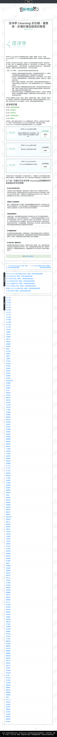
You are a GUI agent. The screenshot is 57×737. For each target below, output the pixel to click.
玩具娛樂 (8, 568)
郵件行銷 (8, 648)
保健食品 (8, 341)
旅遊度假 (8, 507)
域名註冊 (8, 402)
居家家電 (8, 451)
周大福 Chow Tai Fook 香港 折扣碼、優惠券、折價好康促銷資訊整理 (23, 288)
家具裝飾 (8, 431)
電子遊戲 (8, 682)
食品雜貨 (8, 704)
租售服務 (8, 590)
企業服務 (8, 336)
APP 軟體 (8, 322)
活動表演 (8, 543)
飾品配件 (8, 707)
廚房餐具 (8, 456)
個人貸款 (8, 351)
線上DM (8, 602)
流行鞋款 (8, 548)
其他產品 (8, 378)
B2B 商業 (8, 329)
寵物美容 (8, 444)
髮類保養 (8, 719)
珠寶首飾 (8, 570)
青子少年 (8, 699)
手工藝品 (8, 478)
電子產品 (8, 680)
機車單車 (8, 524)
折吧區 (3, 733)
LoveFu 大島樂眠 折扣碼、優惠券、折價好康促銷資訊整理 (20, 283)
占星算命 (8, 395)
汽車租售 (8, 536)
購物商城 (8, 641)
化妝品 (7, 390)
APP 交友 (8, 297)
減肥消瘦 (8, 556)
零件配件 (8, 668)
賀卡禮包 (8, 638)
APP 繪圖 (8, 317)
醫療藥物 (8, 653)
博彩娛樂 (8, 392)
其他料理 (8, 370)
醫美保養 (8, 658)
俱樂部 (7, 349)
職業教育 (8, 612)
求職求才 (8, 529)
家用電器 (8, 436)
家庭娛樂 (8, 434)
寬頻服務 (8, 439)
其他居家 (8, 368)
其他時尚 (8, 373)
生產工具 (8, 577)
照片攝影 (8, 560)
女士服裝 (8, 409)
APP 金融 (8, 324)
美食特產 (8, 609)
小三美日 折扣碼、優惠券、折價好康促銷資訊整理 (18, 290)
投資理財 (8, 480)
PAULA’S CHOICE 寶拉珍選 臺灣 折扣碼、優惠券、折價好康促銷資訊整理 (24, 273)
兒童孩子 (8, 356)
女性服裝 (8, 412)
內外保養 (8, 361)
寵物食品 (8, 446)
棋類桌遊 (8, 519)
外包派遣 (8, 405)
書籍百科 (8, 514)
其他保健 (8, 363)
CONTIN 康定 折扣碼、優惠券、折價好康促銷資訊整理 (19, 278)
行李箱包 (8, 624)
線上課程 (8, 604)
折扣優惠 (8, 482)
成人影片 (8, 468)
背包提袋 (8, 614)
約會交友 (8, 595)
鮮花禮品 (8, 721)
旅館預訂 (8, 509)
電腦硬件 (8, 687)
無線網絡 (8, 558)
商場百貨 (8, 400)
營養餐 (7, 563)
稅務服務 (8, 592)
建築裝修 (8, 458)
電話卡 (7, 697)
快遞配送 (8, 461)
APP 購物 (8, 319)
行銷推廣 (8, 626)
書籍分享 (8, 512)
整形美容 (8, 500)
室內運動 (8, 429)
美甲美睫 (8, 607)
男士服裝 (8, 582)
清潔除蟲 (8, 553)
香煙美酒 (8, 716)
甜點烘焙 (8, 575)
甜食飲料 (8, 573)
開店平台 (8, 660)
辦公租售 (8, 643)
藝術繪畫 (8, 619)
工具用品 (8, 453)
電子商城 (8, 672)
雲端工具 (8, 665)
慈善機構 (8, 463)
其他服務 (8, 375)
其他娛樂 (8, 366)
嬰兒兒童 (8, 419)
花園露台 (8, 616)
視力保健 (8, 629)
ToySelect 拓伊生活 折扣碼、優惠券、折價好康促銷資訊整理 (21, 286)
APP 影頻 (8, 307)
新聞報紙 (8, 502)
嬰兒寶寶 (8, 422)
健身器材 (8, 353)
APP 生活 (8, 312)
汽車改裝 (8, 534)
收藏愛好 (8, 497)
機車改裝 (8, 526)
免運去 (45, 150)
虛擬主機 (8, 621)
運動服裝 (8, 646)
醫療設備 (8, 655)
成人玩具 (8, 470)
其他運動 (8, 383)
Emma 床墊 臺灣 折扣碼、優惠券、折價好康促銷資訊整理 (20, 281)
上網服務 (8, 331)
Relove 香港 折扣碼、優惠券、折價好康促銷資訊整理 (19, 276)
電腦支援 (8, 685)
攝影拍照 (8, 492)
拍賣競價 (8, 485)
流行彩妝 (8, 546)
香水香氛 (8, 711)
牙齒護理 (8, 565)
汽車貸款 (8, 539)
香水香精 (8, 714)
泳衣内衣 (8, 541)
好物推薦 (8, 414)
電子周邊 (8, 670)
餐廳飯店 (8, 709)
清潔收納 (8, 551)
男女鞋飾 (8, 585)
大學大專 (8, 407)
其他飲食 (8, 385)
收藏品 (7, 495)
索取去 (45, 166)
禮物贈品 (8, 587)
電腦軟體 (8, 692)
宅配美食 (8, 424)
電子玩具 (8, 677)
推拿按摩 (8, 487)
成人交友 (8, 465)
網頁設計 (8, 597)
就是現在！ (45, 135)
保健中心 (8, 339)
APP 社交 (8, 314)
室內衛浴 (27, 256)
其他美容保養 (9, 380)
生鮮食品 (8, 580)
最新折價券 (31, 256)
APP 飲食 (8, 327)
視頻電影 (8, 631)
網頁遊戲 (8, 599)
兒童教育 (8, 358)
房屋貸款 (8, 473)
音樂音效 (8, 702)
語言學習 (8, 636)
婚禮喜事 (8, 417)
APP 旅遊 (8, 310)
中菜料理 (8, 334)
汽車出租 (8, 531)
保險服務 (8, 344)
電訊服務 (8, 694)
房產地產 (8, 475)
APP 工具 (8, 305)
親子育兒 (8, 633)
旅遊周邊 (8, 504)
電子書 (7, 675)
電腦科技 (8, 690)
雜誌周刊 (8, 663)
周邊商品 (8, 397)
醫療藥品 (8, 651)
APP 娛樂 (8, 302)
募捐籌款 (8, 388)
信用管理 (8, 346)
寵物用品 (8, 441)
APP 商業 (8, 300)
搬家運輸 (8, 490)
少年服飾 (8, 448)
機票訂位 (8, 521)
